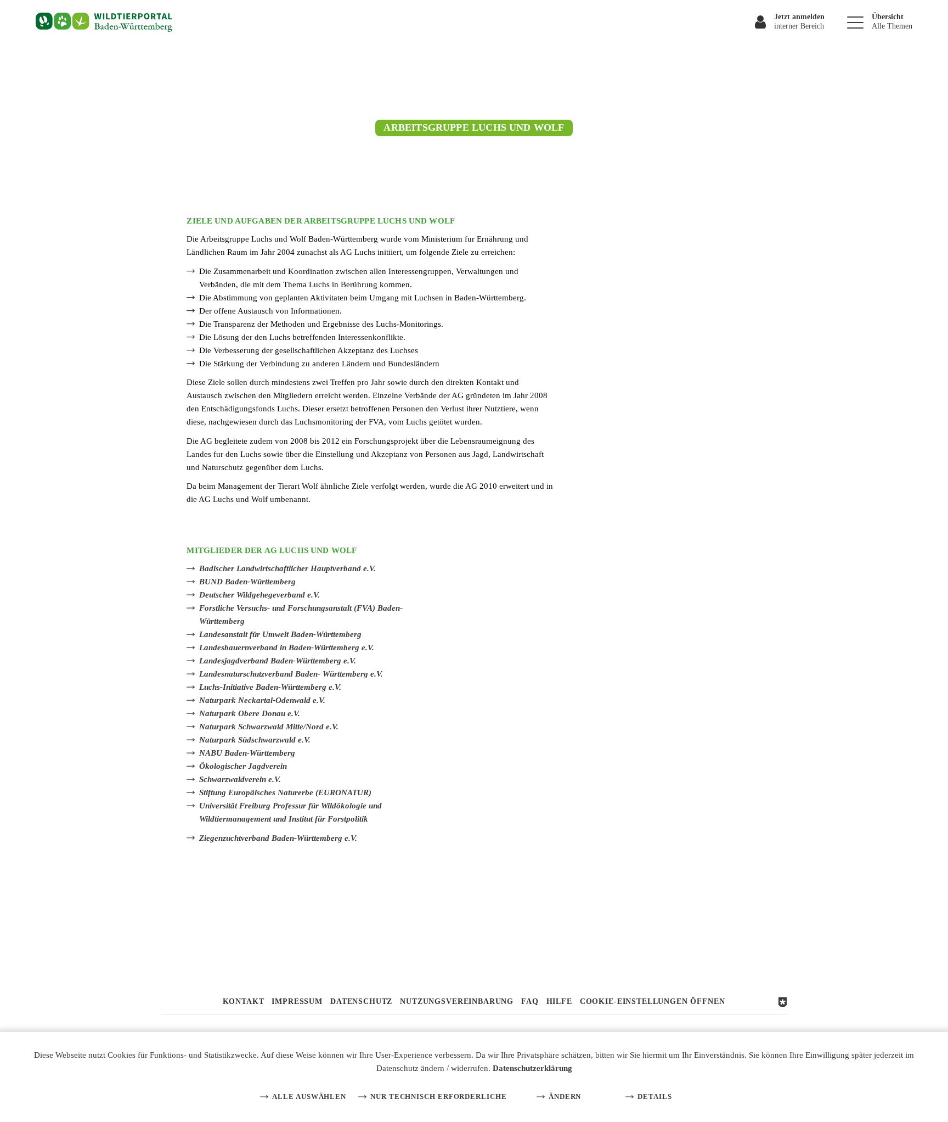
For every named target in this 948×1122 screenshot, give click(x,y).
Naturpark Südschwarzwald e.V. (255, 739)
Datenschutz (361, 1001)
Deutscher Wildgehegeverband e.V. (259, 594)
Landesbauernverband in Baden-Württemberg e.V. (286, 647)
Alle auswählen (309, 1096)
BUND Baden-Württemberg (247, 581)
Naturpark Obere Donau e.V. (249, 713)
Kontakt (243, 1001)
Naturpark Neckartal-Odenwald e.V (261, 700)
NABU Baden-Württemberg (247, 753)
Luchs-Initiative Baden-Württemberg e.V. (270, 687)
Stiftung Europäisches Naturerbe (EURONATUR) (285, 792)
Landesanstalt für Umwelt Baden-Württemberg (280, 634)
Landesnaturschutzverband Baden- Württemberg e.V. (291, 673)
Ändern (565, 1096)
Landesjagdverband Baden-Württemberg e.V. (277, 660)
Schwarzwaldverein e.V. (240, 779)
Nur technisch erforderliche (438, 1096)
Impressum (297, 1001)
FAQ (530, 1001)
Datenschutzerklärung (532, 1068)
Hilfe (559, 1001)
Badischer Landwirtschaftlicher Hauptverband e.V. (287, 568)
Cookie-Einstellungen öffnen (652, 1001)
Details (654, 1096)
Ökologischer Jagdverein (243, 766)
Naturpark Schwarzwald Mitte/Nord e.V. (268, 726)
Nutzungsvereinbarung (457, 1001)
